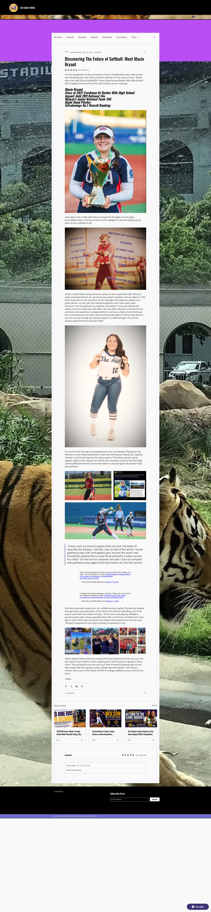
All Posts (58, 37)
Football (70, 37)
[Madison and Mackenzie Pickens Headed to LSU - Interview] (141, 719)
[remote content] (105, 577)
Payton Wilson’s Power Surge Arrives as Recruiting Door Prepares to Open (103, 734)
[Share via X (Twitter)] (71, 687)
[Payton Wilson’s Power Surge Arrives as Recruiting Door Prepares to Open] (105, 719)
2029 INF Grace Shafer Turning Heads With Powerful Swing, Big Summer (69, 734)
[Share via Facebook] (66, 687)
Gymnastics (121, 37)
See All (154, 706)
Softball (94, 37)
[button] (154, 37)
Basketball (107, 37)
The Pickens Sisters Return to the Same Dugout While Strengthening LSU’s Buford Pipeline (141, 734)
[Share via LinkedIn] (77, 687)
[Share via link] (82, 687)
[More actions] (145, 52)
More (134, 37)
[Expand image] (78, 642)
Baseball (82, 37)
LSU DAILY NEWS (27, 7)
